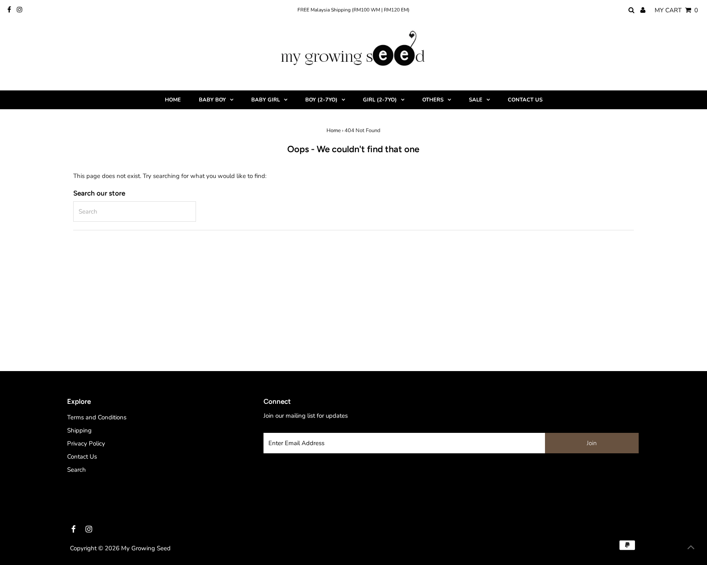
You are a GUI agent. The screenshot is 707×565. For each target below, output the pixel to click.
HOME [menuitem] (173, 100)
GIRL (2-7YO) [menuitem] (380, 100)
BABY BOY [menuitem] (212, 100)
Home (333, 130)
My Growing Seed (146, 548)
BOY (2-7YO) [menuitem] (321, 100)
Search (76, 470)
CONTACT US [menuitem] (525, 100)
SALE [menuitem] (475, 100)
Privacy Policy (86, 443)
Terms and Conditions (96, 417)
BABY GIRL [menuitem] (265, 100)
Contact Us (82, 456)
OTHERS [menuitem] (433, 100)
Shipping (79, 430)
